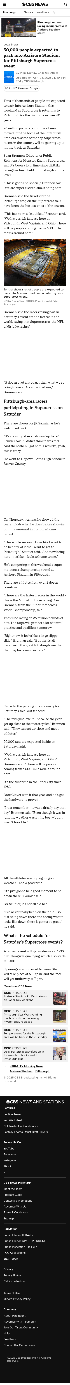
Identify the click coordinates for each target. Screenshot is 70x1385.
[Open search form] (65, 4)
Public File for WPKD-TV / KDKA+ (24, 1241)
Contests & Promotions (18, 1200)
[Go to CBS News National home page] (35, 4)
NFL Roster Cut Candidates (21, 1126)
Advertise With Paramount (20, 1321)
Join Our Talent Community (21, 1327)
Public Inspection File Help (20, 1246)
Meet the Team (13, 1188)
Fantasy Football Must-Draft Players (26, 1132)
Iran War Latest (13, 1120)
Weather (42, 12)
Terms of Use (12, 1293)
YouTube (9, 1148)
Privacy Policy (12, 1275)
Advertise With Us (15, 1206)
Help (7, 1333)
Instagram (10, 1160)
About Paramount (14, 1315)
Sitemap (9, 1218)
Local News (11, 44)
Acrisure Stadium (21, 1071)
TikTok (7, 1166)
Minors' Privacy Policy (17, 1299)
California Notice (14, 1281)
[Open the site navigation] (12, 4)
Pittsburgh (9, 12)
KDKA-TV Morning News (26, 1066)
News (28, 12)
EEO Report (11, 1258)
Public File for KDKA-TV (19, 1235)
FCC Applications (14, 1252)
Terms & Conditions (16, 1212)
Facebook (10, 1154)
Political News (12, 1114)
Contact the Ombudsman (19, 1345)
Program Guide (13, 1194)
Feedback (10, 1339)
